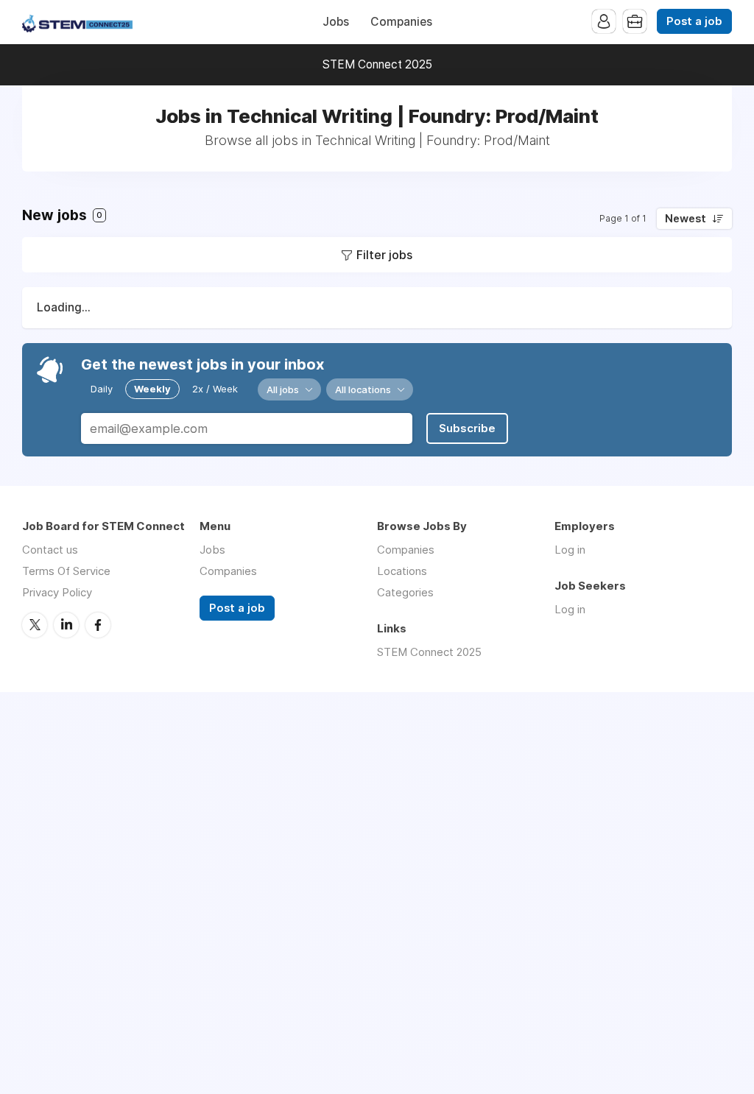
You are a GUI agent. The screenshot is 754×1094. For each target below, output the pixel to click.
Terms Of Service (66, 571)
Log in (569, 550)
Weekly (152, 389)
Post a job (694, 21)
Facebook (97, 625)
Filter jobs (384, 254)
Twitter (34, 625)
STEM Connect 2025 (377, 64)
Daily (102, 389)
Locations (402, 571)
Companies (401, 22)
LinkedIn (66, 625)
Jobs (336, 22)
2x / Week (215, 389)
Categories (405, 592)
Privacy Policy (57, 592)
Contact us (50, 550)
